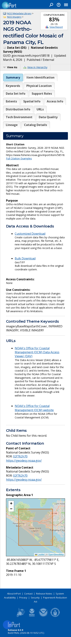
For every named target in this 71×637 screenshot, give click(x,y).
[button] (11, 503)
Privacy (23, 597)
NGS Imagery (14, 16)
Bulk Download (25, 258)
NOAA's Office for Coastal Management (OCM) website (34, 408)
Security (35, 597)
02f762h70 (20, 456)
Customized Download (30, 234)
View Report (56, 27)
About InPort (14, 593)
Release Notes (44, 593)
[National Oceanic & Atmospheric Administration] (43, 616)
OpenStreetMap (56, 554)
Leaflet (40, 554)
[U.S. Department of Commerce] (55, 616)
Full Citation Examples (19, 158)
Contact (28, 593)
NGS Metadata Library (19, 13)
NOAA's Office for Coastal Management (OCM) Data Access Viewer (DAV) (37, 352)
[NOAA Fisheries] (32, 616)
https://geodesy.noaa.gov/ (24, 461)
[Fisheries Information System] (20, 616)
